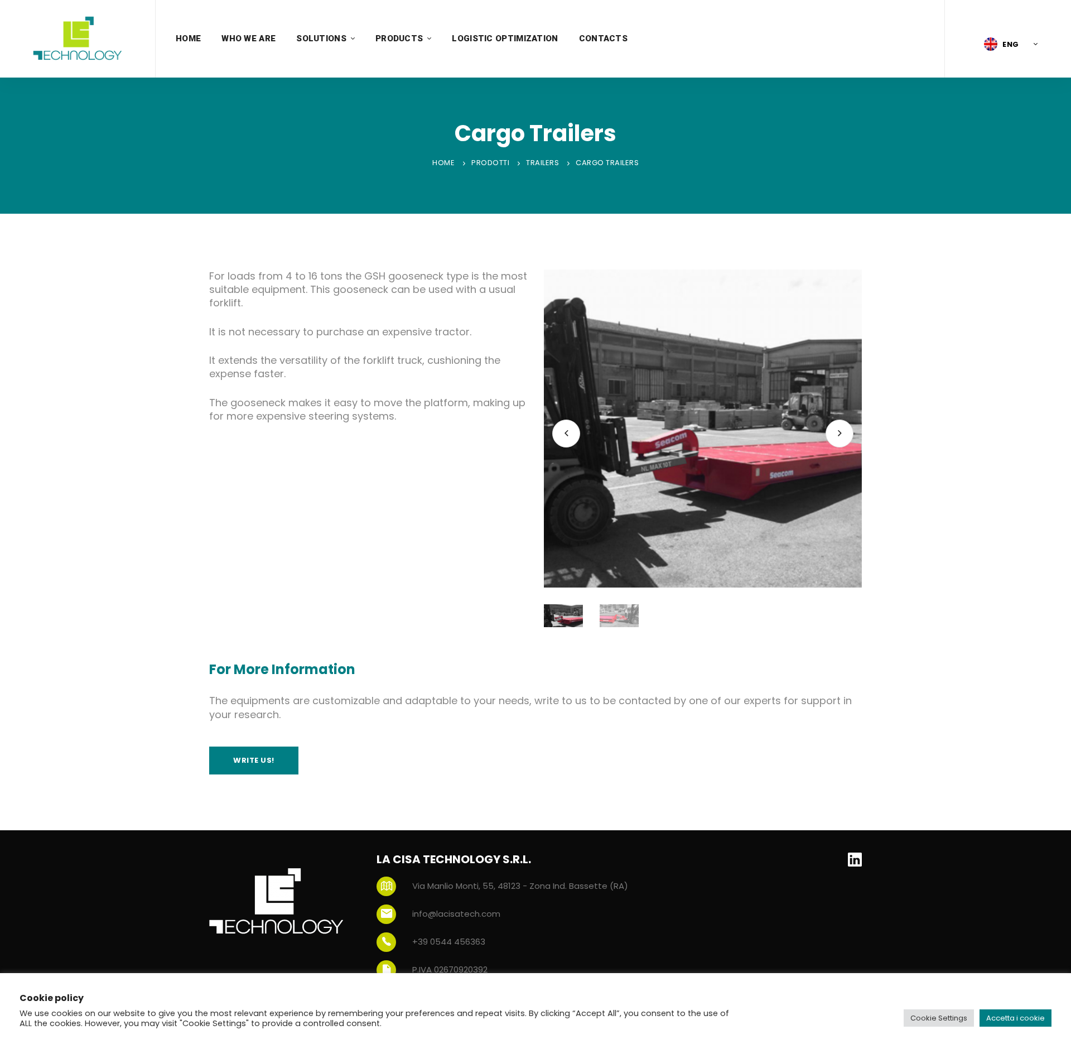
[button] (1008, 44)
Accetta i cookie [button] (1015, 1018)
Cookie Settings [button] (938, 1018)
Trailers (542, 162)
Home (443, 162)
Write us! (253, 760)
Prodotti (490, 162)
